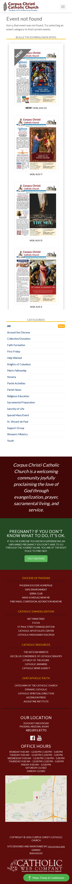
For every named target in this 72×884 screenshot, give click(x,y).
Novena (11, 376)
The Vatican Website (36, 652)
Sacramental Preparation (21, 402)
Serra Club (36, 593)
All (8, 326)
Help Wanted (14, 357)
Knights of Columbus (19, 364)
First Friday (13, 351)
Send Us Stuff (36, 853)
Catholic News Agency (36, 668)
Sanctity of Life (15, 408)
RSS (61, 326)
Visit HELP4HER (36, 558)
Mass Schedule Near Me (36, 597)
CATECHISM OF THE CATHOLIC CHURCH (36, 685)
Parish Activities (16, 383)
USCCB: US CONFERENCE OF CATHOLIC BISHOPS (36, 656)
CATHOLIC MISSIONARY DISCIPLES (36, 634)
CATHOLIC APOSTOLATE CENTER (36, 630)
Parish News (14, 389)
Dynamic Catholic (36, 689)
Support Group (15, 428)
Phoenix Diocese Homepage (36, 585)
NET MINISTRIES (36, 618)
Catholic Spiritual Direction (36, 693)
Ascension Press (36, 697)
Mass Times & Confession (48, 877)
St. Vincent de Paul (17, 421)
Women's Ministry (17, 434)
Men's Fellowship (16, 370)
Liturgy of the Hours (36, 660)
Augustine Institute (36, 701)
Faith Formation (16, 345)
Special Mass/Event (18, 415)
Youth (10, 440)
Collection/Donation (18, 338)
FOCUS (36, 622)
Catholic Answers (36, 664)
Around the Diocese (18, 332)
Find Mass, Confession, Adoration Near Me (36, 601)
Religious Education (18, 396)
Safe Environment (36, 589)
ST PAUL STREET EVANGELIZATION (36, 626)
